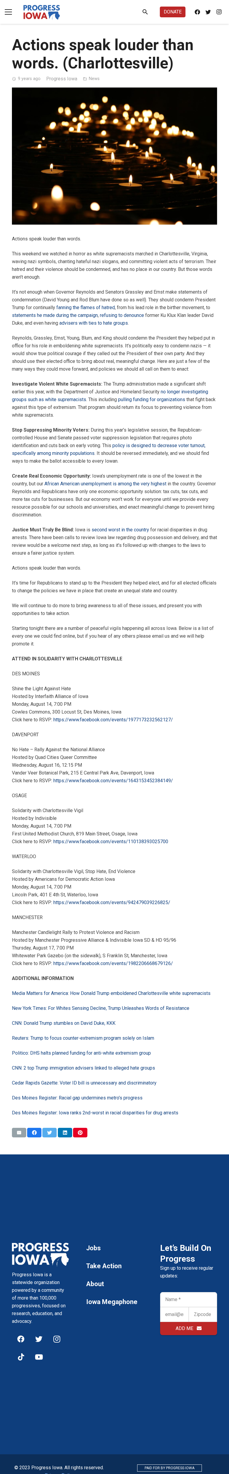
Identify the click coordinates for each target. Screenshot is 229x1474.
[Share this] (34, 1132)
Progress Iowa (61, 79)
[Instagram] (218, 12)
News (94, 78)
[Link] (41, 12)
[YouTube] (39, 1357)
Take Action (104, 1266)
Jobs (93, 1248)
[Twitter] (208, 12)
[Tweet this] (49, 1132)
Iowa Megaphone (111, 1302)
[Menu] (8, 11)
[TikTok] (21, 1357)
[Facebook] (197, 12)
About (95, 1284)
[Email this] (19, 1132)
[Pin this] (80, 1132)
